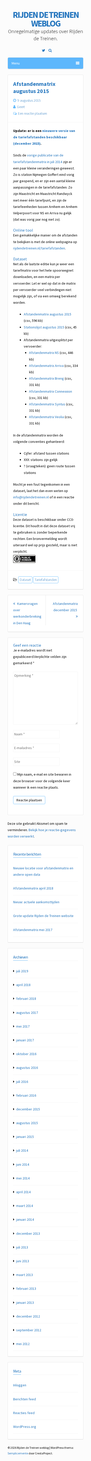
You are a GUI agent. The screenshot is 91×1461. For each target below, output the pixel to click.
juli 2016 (22, 1081)
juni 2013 (22, 1261)
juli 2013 (22, 1247)
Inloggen (19, 1385)
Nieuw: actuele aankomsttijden (36, 902)
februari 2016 (26, 1095)
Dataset (25, 579)
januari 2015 (25, 1136)
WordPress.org (24, 1426)
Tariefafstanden (46, 579)
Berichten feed (24, 1399)
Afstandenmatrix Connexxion (50, 391)
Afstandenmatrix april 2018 (33, 888)
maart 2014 (24, 1205)
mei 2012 (23, 1344)
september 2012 (28, 1330)
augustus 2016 (27, 1067)
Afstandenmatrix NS (44, 352)
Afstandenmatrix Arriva (46, 365)
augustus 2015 (27, 1123)
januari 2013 (25, 1302)
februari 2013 (26, 1288)
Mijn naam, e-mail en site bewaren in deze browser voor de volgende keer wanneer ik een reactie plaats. (42, 780)
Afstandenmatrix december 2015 (65, 610)
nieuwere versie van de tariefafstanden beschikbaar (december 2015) (44, 137)
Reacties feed (24, 1413)
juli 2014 (22, 1150)
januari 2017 (25, 1040)
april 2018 (23, 984)
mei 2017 (23, 1026)
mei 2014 (23, 1178)
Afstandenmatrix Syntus (47, 404)
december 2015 (28, 1109)
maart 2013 (24, 1274)
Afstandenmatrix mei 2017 (32, 929)
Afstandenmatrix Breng (46, 378)
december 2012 (28, 1316)
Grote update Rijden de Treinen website (43, 915)
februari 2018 (26, 998)
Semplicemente (18, 1453)
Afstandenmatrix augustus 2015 (47, 314)
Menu (16, 63)
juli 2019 (22, 971)
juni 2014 (22, 1164)
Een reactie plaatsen (32, 113)
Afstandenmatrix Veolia (46, 417)
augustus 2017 (27, 1012)
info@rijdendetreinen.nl (31, 497)
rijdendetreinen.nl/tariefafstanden (39, 248)
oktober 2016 (26, 1054)
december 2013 (28, 1233)
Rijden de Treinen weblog (46, 19)
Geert (21, 106)
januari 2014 (25, 1219)
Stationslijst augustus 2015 (44, 327)
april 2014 (23, 1192)
